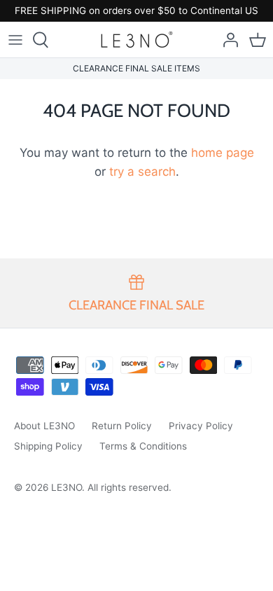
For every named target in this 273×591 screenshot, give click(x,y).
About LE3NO (44, 425)
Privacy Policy (201, 425)
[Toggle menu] (15, 40)
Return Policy (122, 425)
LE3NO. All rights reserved (110, 487)
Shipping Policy (48, 446)
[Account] (226, 40)
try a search (142, 172)
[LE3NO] (137, 39)
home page (222, 153)
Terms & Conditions (143, 446)
